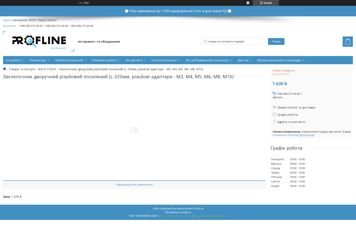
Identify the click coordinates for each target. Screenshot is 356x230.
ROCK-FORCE (47, 69)
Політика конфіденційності (210, 216)
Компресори (38, 60)
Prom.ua (199, 208)
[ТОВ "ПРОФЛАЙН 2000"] (38, 42)
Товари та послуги (22, 69)
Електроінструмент (164, 60)
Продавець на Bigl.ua (178, 212)
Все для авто (134, 60)
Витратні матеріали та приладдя (279, 60)
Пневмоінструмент (104, 60)
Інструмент (13, 60)
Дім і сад (243, 60)
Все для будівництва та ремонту (207, 60)
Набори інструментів (69, 60)
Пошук (276, 41)
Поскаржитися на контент (176, 216)
